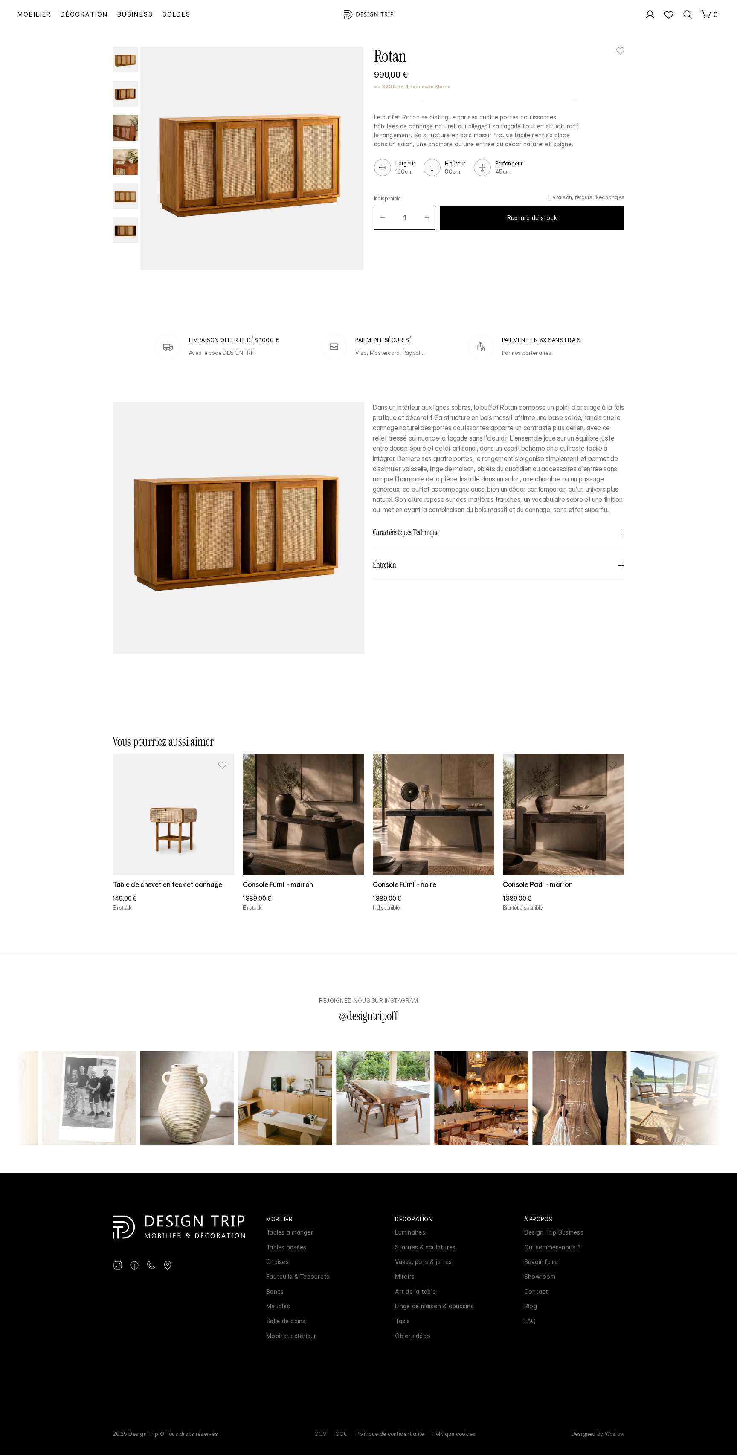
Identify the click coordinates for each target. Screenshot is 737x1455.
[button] (382, 217)
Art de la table (415, 1291)
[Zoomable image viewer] (251, 158)
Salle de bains (286, 1321)
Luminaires (410, 1232)
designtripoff (372, 1016)
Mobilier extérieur (291, 1335)
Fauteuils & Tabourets (297, 1276)
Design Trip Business (553, 1232)
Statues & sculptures (425, 1247)
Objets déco (412, 1335)
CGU (341, 1433)
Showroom (539, 1276)
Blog (530, 1306)
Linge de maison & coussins (434, 1306)
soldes (176, 14)
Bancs (275, 1291)
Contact (536, 1291)
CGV (320, 1433)
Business (135, 14)
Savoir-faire (541, 1261)
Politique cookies (454, 1433)
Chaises (277, 1261)
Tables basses (286, 1247)
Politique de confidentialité (390, 1433)
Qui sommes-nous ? (552, 1247)
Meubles (278, 1306)
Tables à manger (289, 1232)
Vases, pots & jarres (423, 1261)
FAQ (530, 1321)
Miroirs (405, 1276)
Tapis (402, 1321)
